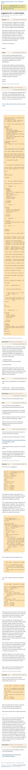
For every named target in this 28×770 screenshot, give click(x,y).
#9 (25, 674)
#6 (25, 402)
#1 (25, 52)
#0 (25, 19)
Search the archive (10, 8)
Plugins (2, 3)
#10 (25, 747)
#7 (25, 429)
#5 (25, 395)
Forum (15, 1)
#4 (25, 378)
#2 (25, 89)
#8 (25, 464)
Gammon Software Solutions (7, 1)
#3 (25, 344)
